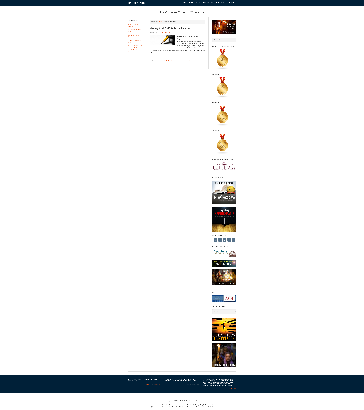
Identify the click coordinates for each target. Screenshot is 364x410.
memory (178, 60)
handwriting (161, 60)
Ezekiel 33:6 (232, 389)
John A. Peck (195, 401)
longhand (172, 60)
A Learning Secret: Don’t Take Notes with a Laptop (170, 28)
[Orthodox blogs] (222, 69)
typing (188, 60)
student (183, 60)
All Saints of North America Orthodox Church (175, 405)
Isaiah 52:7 (149, 384)
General (159, 58)
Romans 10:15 (157, 384)
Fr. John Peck (136, 3)
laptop (167, 60)
